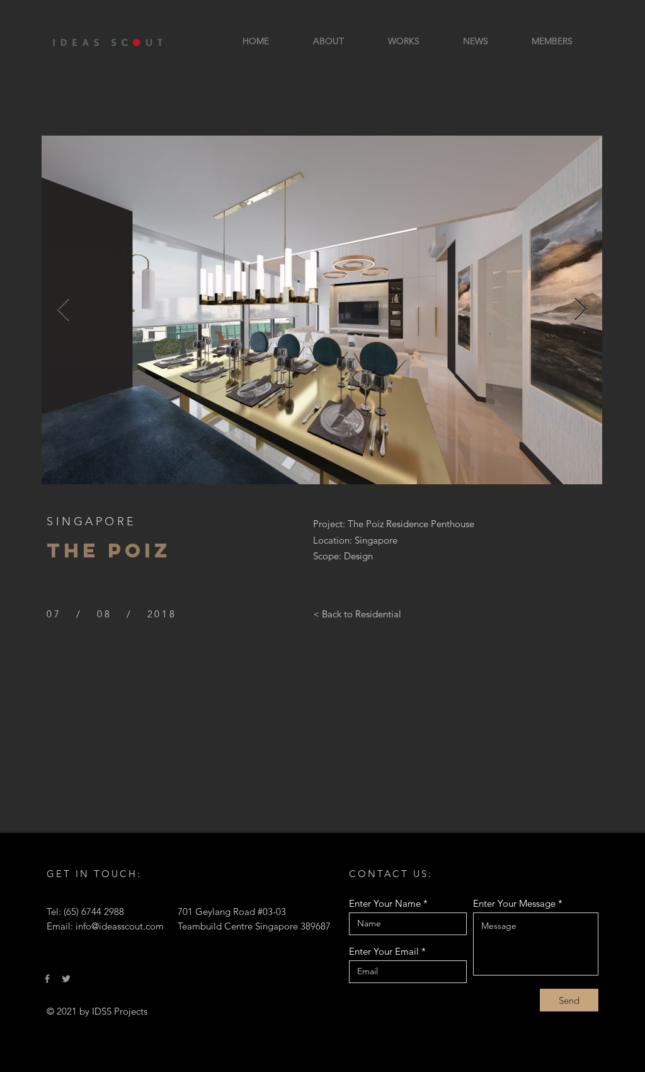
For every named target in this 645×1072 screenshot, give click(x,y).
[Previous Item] (63, 310)
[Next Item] (580, 310)
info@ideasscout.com (120, 926)
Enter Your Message (514, 903)
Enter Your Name (385, 903)
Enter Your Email (384, 951)
